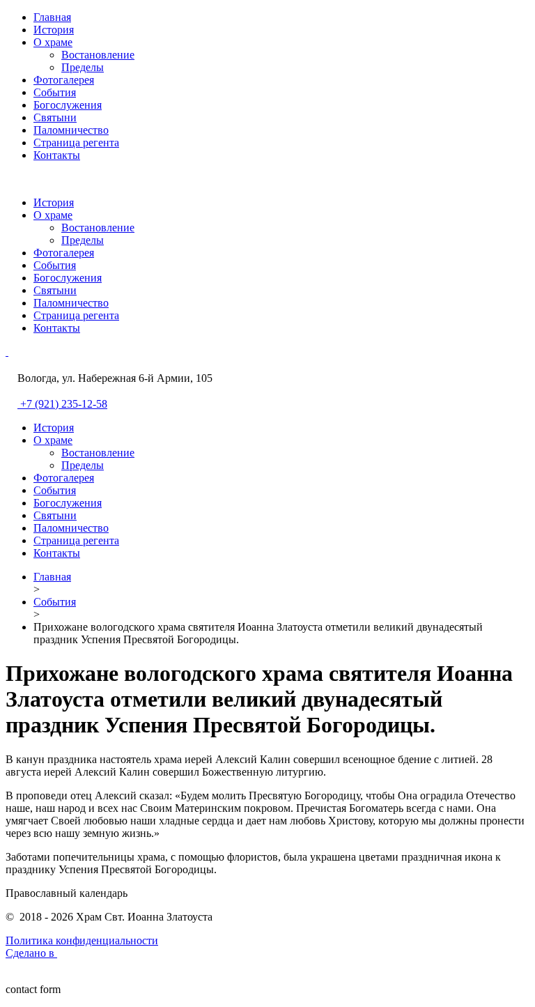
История (53, 30)
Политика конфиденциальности (82, 940)
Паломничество (71, 130)
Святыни (55, 117)
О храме (52, 42)
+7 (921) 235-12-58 (63, 404)
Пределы (82, 67)
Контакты (56, 155)
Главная (52, 17)
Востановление (97, 55)
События (54, 92)
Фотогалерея (63, 80)
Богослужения (67, 105)
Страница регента (76, 142)
